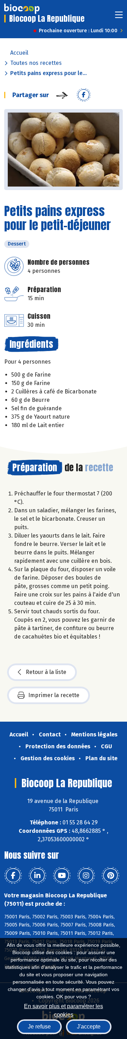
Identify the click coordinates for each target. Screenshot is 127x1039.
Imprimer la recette (53, 695)
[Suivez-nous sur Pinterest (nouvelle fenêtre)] (110, 875)
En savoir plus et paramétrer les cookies (63, 1009)
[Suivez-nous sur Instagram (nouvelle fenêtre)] (86, 875)
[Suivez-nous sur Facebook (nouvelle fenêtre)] (13, 875)
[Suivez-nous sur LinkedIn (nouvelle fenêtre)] (37, 875)
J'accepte (89, 1027)
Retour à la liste (46, 672)
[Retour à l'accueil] (22, 9)
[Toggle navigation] (119, 17)
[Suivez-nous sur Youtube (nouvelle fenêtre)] (62, 875)
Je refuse (39, 1027)
